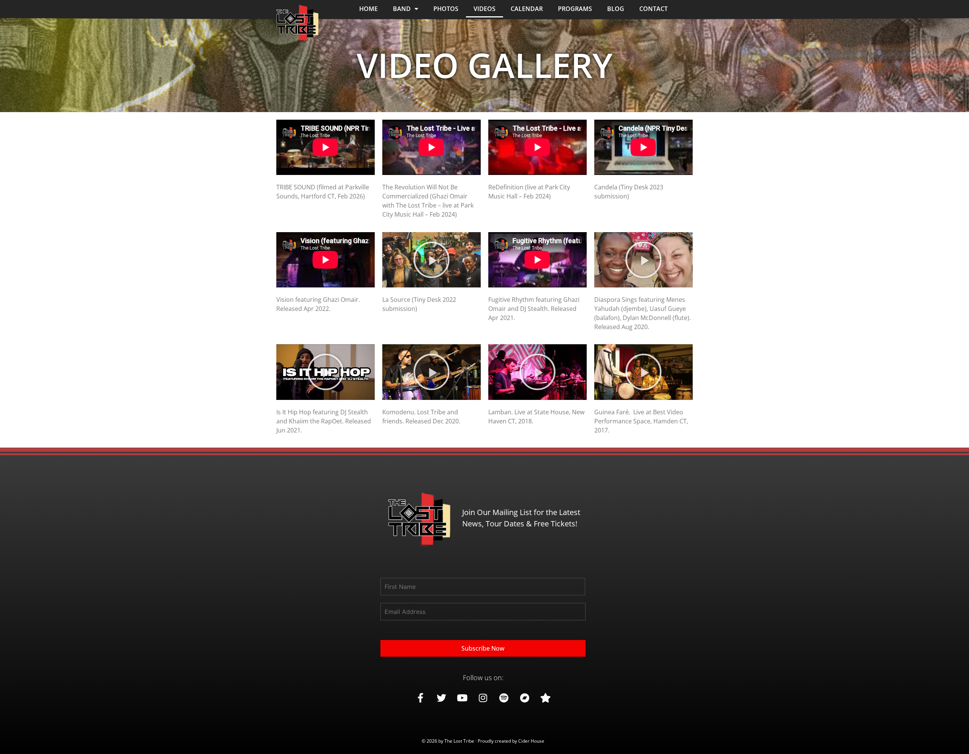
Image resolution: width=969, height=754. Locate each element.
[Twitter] (441, 697)
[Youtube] (462, 697)
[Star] (545, 697)
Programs (575, 9)
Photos (445, 9)
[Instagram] (483, 697)
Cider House (531, 741)
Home (368, 9)
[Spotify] (503, 697)
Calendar (527, 9)
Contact (653, 9)
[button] (431, 260)
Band (402, 9)
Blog (615, 9)
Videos (484, 9)
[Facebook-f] (420, 697)
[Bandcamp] (524, 697)
